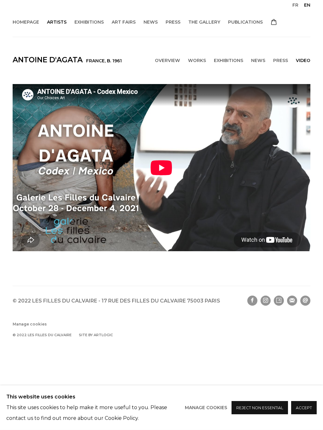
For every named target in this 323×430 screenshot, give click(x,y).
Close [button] (232, 169)
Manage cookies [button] (206, 407)
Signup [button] (104, 246)
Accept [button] (304, 407)
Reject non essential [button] (259, 407)
